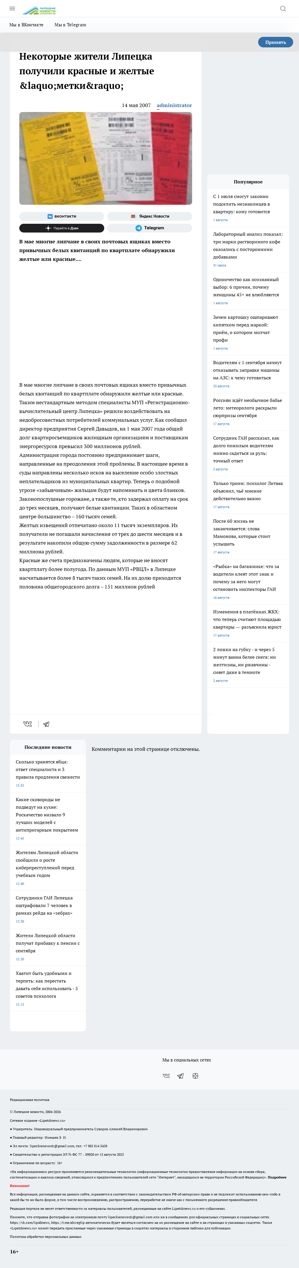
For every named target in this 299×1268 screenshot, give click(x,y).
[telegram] (48, 724)
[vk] (28, 724)
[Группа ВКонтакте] (61, 216)
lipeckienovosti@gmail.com (52, 1146)
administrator (174, 105)
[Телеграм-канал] (149, 228)
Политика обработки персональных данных (45, 1236)
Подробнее (277, 1177)
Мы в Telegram (70, 24)
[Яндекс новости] (149, 216)
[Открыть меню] (12, 8)
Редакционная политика (29, 1099)
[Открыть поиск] (283, 8)
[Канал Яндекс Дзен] (61, 228)
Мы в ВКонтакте (26, 24)
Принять (275, 42)
